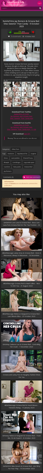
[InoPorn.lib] (14, 3)
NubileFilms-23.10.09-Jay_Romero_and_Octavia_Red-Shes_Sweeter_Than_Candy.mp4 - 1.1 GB (21, 127)
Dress (6, 158)
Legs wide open (29, 162)
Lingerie (33, 154)
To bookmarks (16, 36)
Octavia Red (28, 167)
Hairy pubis (17, 167)
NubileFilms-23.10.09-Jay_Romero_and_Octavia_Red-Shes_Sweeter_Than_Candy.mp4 (21, 116)
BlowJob (6, 162)
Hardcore (11, 154)
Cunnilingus (16, 162)
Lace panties (15, 158)
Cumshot (7, 167)
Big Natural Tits (22, 154)
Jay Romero (7, 171)
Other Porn (15, 149)
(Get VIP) (27, 134)
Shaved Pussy (28, 158)
